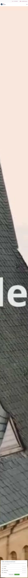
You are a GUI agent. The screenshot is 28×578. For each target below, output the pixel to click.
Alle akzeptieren (17, 574)
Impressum (13, 576)
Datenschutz (16, 576)
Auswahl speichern (11, 574)
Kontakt (11, 576)
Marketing (5, 572)
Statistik (5, 568)
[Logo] (3, 4)
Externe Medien (6, 570)
